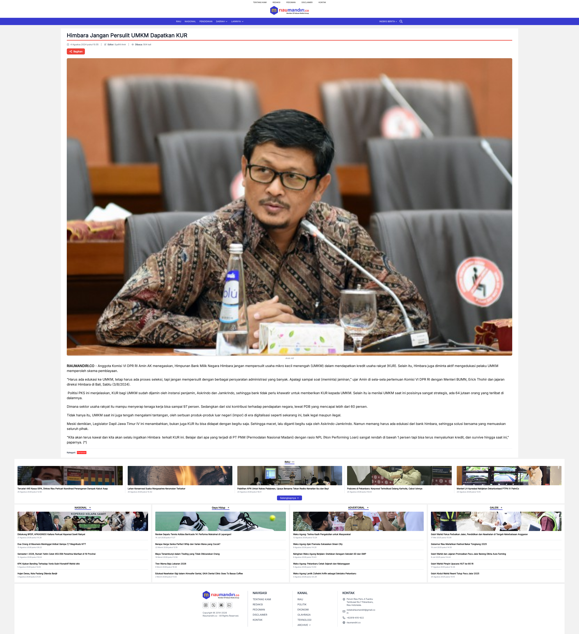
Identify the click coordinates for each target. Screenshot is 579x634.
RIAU (178, 21)
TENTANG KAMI (260, 1)
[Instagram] (206, 605)
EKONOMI (303, 609)
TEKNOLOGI (304, 619)
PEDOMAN (291, 1)
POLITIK (302, 604)
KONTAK (322, 1)
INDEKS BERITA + (388, 21)
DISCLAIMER (307, 1)
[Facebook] (221, 605)
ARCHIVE (302, 624)
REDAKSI (276, 1)
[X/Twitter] (213, 605)
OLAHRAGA (304, 614)
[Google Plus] (229, 605)
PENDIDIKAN (205, 21)
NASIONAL (190, 21)
